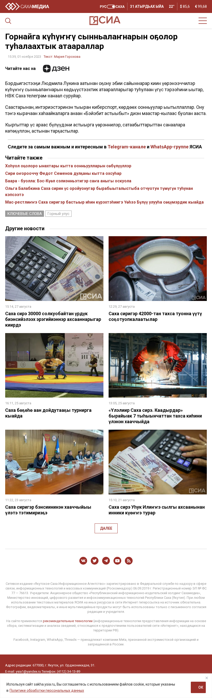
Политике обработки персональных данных (47, 690)
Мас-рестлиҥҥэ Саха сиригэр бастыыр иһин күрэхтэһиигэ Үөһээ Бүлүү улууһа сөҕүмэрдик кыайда (104, 202)
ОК (200, 687)
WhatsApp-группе (169, 146)
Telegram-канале (127, 146)
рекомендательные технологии (68, 621)
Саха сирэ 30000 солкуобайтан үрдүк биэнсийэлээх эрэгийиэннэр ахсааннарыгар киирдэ (53, 319)
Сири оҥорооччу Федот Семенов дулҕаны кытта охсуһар (63, 173)
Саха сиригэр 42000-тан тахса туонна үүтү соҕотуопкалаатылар (155, 316)
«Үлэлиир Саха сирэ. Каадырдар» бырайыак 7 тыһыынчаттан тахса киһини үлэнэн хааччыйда (155, 415)
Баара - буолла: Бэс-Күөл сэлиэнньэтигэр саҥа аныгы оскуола (68, 180)
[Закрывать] (206, 678)
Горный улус (58, 213)
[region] (106, 685)
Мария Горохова (67, 57)
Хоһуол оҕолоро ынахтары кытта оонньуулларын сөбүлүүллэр (68, 165)
